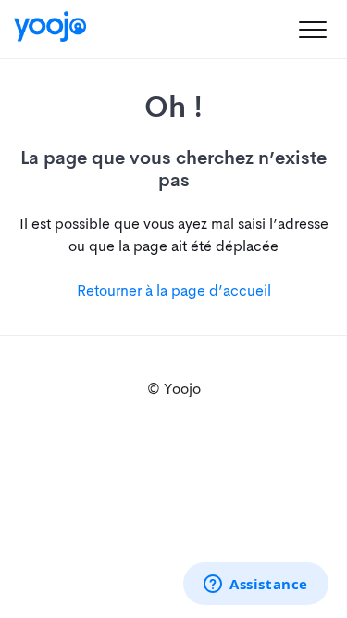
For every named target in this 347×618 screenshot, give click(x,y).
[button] (312, 29)
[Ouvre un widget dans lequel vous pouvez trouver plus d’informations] (255, 585)
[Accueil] (50, 26)
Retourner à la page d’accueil (174, 290)
